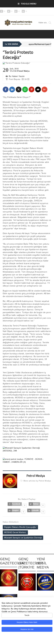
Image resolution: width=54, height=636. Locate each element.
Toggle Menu (28, 4)
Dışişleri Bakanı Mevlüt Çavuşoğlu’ (20, 527)
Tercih (26, 615)
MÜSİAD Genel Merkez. (15, 532)
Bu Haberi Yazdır (17, 76)
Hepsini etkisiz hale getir (27, 622)
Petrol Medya (23, 71)
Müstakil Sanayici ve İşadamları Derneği (23, 537)
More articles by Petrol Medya (37, 481)
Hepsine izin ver (27, 629)
